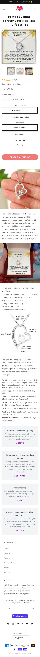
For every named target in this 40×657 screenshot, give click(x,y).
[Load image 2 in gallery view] (20, 71)
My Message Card (16, 653)
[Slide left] (4, 72)
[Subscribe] (33, 608)
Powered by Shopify (27, 653)
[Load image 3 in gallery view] (29, 71)
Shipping (7, 568)
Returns (7, 572)
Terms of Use (8, 558)
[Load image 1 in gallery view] (11, 71)
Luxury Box (19, 134)
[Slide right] (36, 72)
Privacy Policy (9, 563)
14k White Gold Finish (20, 110)
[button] (4, 8)
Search (6, 548)
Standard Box (19, 127)
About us (7, 553)
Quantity (20, 145)
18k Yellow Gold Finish (20, 117)
